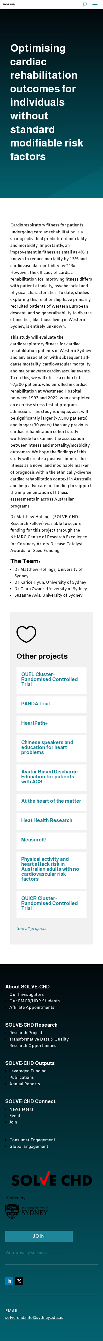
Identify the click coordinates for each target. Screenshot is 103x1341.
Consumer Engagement (32, 1140)
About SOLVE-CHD (27, 986)
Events (15, 1116)
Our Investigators (26, 994)
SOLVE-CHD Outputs (30, 1063)
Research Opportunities (32, 1046)
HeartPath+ (34, 723)
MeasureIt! (33, 839)
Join (13, 1122)
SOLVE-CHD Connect (30, 1101)
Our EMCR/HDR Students (34, 1001)
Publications (21, 1077)
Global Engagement (28, 1146)
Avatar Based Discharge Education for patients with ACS (49, 776)
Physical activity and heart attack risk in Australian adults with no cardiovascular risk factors (50, 869)
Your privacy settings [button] (26, 1253)
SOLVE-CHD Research (31, 1025)
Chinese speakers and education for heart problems (47, 747)
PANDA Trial (35, 703)
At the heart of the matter (51, 801)
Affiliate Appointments (31, 1007)
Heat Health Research (46, 820)
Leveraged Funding (27, 1071)
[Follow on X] (19, 1281)
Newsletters (21, 1109)
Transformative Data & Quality (39, 1039)
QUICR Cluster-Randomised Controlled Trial (49, 903)
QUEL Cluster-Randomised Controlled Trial (49, 679)
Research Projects (26, 1033)
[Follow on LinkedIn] (9, 1281)
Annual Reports (24, 1084)
